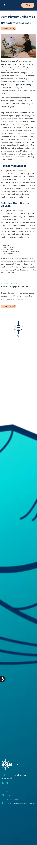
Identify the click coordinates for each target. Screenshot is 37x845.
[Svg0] (6, 783)
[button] (4, 5)
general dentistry (23, 84)
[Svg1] (3, 783)
